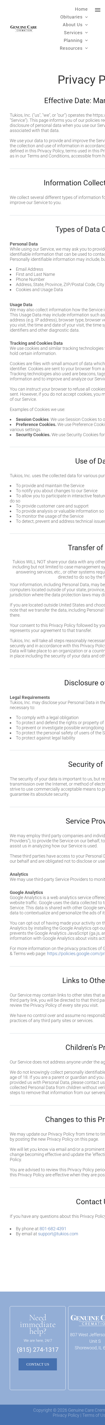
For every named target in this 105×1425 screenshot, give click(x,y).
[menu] (98, 10)
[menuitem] (81, 9)
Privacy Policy (66, 1415)
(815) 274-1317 (38, 1349)
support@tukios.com (58, 1233)
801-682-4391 (53, 1228)
